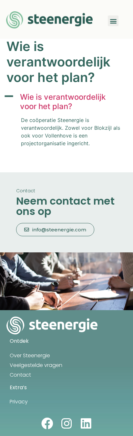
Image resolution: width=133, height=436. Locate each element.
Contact (20, 375)
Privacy (19, 401)
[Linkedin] (86, 424)
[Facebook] (47, 424)
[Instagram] (67, 424)
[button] (113, 20)
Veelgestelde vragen (36, 365)
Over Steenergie (30, 355)
